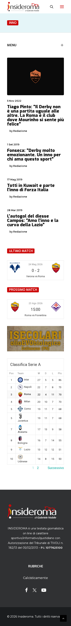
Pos (11, 373)
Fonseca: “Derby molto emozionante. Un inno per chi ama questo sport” (34, 155)
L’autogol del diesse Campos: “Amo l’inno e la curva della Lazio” (32, 220)
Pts (60, 373)
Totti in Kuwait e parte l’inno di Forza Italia (31, 188)
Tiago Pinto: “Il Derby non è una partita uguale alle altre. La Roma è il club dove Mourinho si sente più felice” (35, 115)
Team (21, 373)
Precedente (15, 468)
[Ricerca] (49, 6)
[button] (62, 6)
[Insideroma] (23, 7)
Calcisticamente (35, 578)
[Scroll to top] (63, 618)
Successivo (56, 468)
